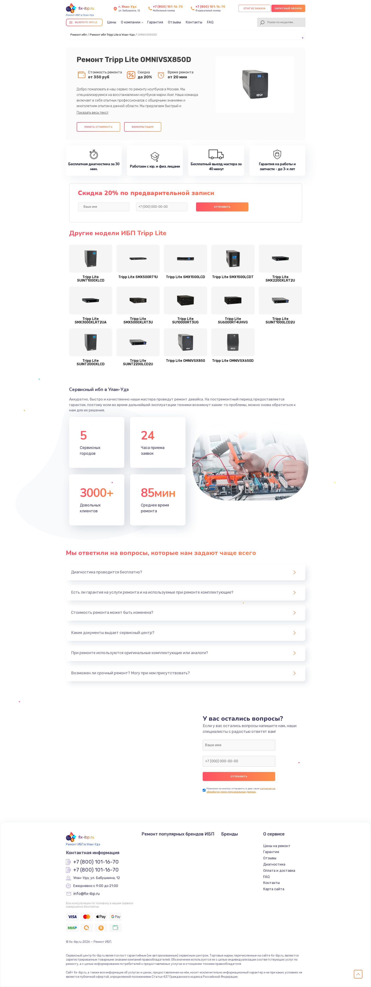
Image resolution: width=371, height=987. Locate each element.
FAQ (210, 22)
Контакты (194, 22)
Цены (111, 22)
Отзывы (174, 22)
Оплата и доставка (279, 871)
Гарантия (155, 22)
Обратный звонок (288, 8)
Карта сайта (273, 889)
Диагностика (274, 864)
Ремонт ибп (78, 34)
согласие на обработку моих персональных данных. (241, 790)
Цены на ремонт (276, 846)
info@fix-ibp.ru (86, 894)
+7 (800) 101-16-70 (168, 7)
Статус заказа (254, 8)
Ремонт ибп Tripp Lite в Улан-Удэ (112, 34)
